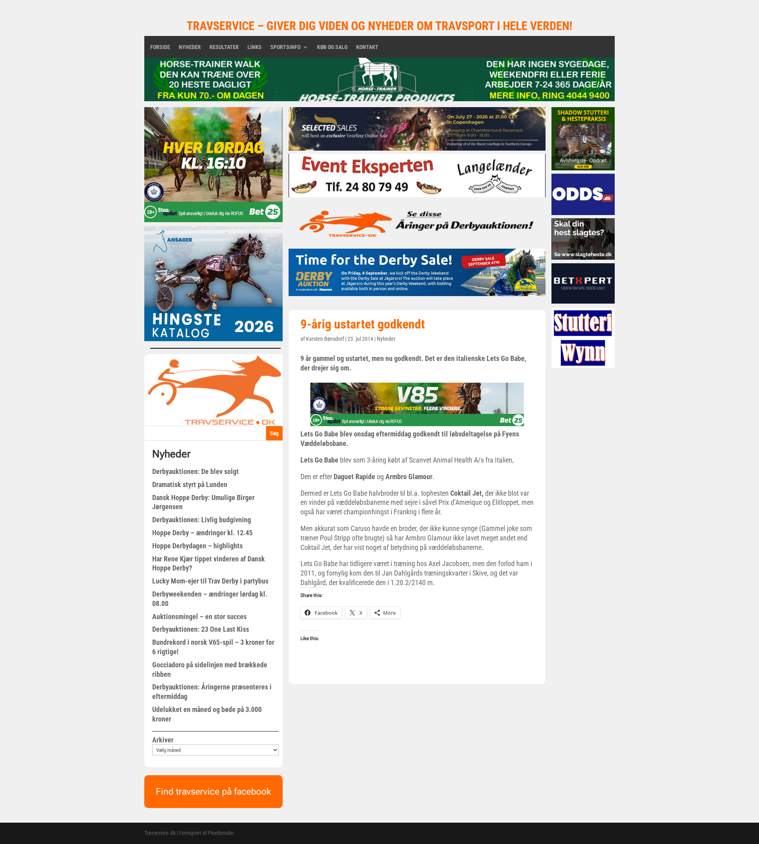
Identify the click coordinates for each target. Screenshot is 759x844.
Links (254, 47)
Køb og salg (332, 47)
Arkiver (163, 740)
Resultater (224, 47)
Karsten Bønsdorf (325, 339)
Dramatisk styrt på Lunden (189, 484)
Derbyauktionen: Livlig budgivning (201, 519)
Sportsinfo (285, 47)
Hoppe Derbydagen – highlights (197, 546)
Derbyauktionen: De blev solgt (195, 471)
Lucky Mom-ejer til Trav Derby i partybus (210, 581)
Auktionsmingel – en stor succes (199, 616)
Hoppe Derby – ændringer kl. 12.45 (202, 533)
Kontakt (367, 47)
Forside (160, 47)
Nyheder (190, 47)
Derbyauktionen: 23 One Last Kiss (200, 629)
